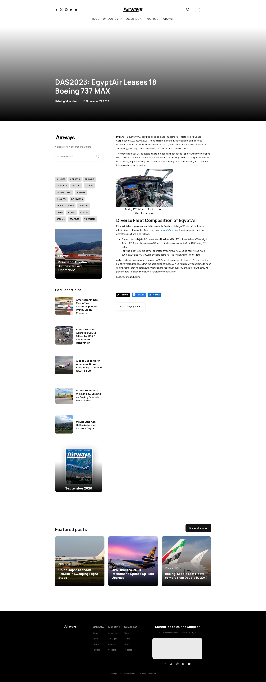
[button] (197, 10)
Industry (61, 199)
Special (61, 219)
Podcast (128, 649)
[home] (133, 10)
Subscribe (113, 633)
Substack (112, 649)
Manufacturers (65, 206)
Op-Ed (60, 212)
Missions (83, 206)
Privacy (127, 644)
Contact (97, 644)
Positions (97, 649)
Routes (84, 212)
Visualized (90, 219)
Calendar (112, 644)
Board (95, 638)
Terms (127, 638)
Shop (126, 633)
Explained (62, 186)
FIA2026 (90, 186)
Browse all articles (198, 528)
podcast (168, 19)
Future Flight (64, 192)
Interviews (77, 199)
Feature (76, 186)
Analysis (89, 179)
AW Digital (112, 638)
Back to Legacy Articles (131, 306)
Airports (75, 179)
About (96, 633)
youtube (152, 19)
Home (95, 19)
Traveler (74, 219)
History (81, 192)
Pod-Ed (71, 212)
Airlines (61, 179)
